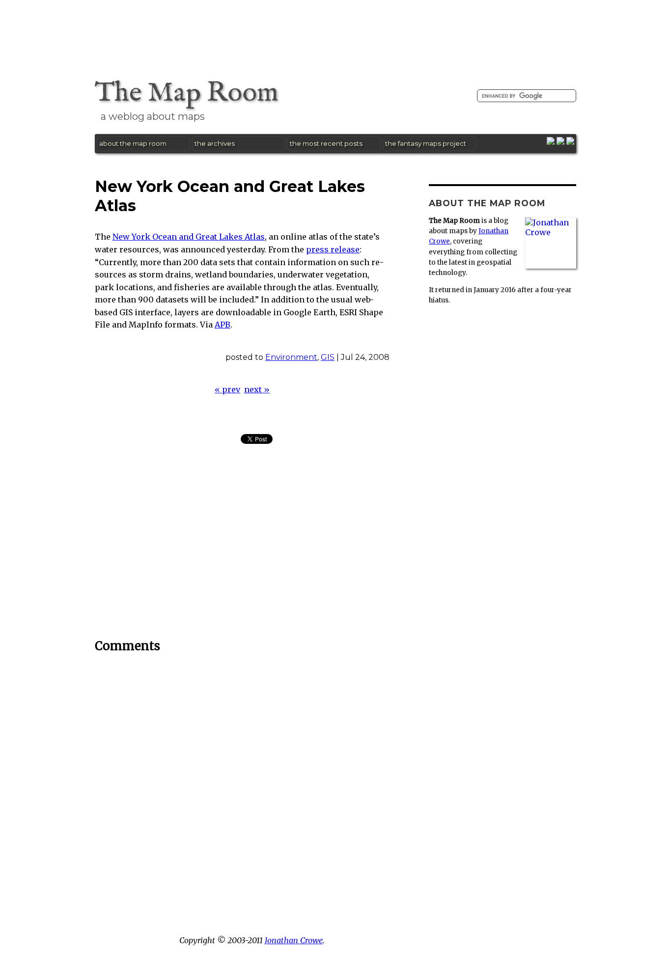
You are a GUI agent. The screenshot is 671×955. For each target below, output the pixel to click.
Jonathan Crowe (294, 940)
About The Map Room (133, 143)
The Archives (215, 143)
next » (257, 389)
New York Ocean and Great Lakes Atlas (188, 237)
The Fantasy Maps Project (425, 143)
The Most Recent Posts (326, 143)
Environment (291, 357)
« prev (227, 389)
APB (222, 324)
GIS (328, 357)
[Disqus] (242, 786)
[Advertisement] (335, 30)
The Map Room (186, 93)
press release (333, 249)
